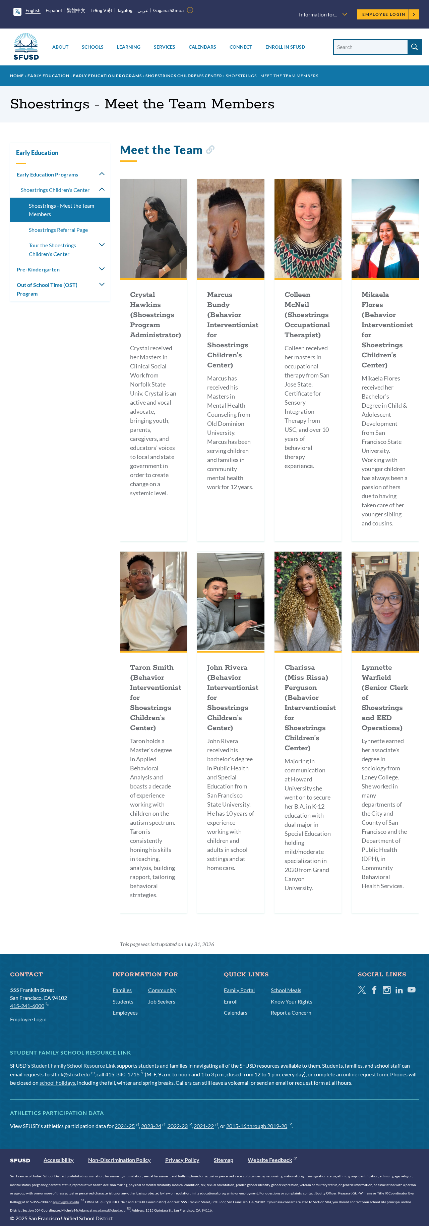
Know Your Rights (291, 1001)
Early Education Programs (107, 75)
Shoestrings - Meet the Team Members (61, 209)
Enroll (231, 1001)
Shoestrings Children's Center (183, 75)
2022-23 (178, 1126)
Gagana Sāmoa (168, 10)
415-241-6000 (27, 1006)
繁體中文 (76, 10)
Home (17, 75)
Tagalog (124, 10)
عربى (142, 10)
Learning (128, 47)
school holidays (57, 1082)
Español (54, 10)
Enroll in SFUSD (285, 47)
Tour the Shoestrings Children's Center (52, 249)
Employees (125, 1012)
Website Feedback (270, 1160)
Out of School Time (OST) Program (47, 289)
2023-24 (151, 1126)
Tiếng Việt (101, 10)
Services (164, 47)
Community (162, 990)
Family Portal (239, 990)
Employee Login (384, 14)
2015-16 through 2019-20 (256, 1126)
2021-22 (204, 1126)
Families (122, 990)
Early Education (48, 75)
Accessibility (59, 1160)
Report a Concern (291, 1012)
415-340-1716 (122, 1074)
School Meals (286, 990)
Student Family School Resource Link (73, 1065)
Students (123, 1001)
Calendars (202, 47)
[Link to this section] (209, 150)
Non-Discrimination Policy (119, 1160)
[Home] (26, 47)
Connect (241, 47)
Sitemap (223, 1160)
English (33, 10)
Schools (93, 47)
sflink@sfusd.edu (70, 1074)
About (60, 47)
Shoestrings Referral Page (58, 229)
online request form (365, 1074)
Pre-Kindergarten (38, 269)
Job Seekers (161, 1001)
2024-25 (125, 1126)
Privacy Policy (182, 1160)
